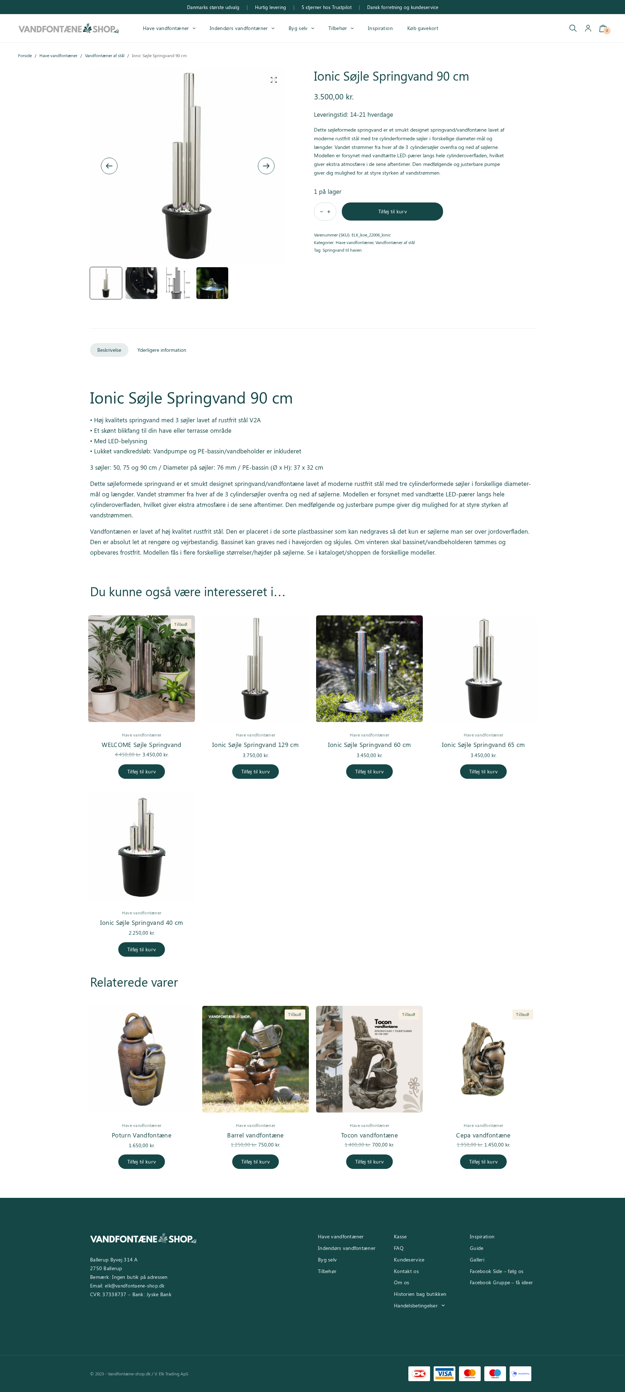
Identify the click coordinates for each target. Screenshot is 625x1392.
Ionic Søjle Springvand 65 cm (483, 744)
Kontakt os (406, 1271)
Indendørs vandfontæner (239, 28)
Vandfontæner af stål (104, 55)
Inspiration (380, 28)
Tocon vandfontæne (369, 1135)
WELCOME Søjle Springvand (141, 744)
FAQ (399, 1247)
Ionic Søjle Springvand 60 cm (369, 744)
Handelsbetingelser (416, 1305)
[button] (273, 80)
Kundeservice (409, 1259)
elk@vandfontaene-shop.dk (135, 1285)
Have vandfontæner (166, 28)
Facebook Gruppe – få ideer (501, 1282)
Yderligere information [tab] (161, 349)
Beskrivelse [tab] (109, 349)
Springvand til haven (342, 250)
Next (266, 166)
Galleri (477, 1259)
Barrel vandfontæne (255, 1135)
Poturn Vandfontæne (141, 1135)
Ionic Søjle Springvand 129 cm (255, 744)
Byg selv (298, 28)
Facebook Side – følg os (496, 1271)
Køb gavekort (422, 28)
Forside (25, 55)
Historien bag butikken (420, 1293)
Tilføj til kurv (392, 211)
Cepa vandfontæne (483, 1135)
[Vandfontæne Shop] (68, 28)
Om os (401, 1282)
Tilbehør (337, 28)
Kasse (400, 1236)
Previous (109, 166)
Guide (476, 1247)
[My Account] (588, 28)
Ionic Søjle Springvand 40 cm (141, 922)
